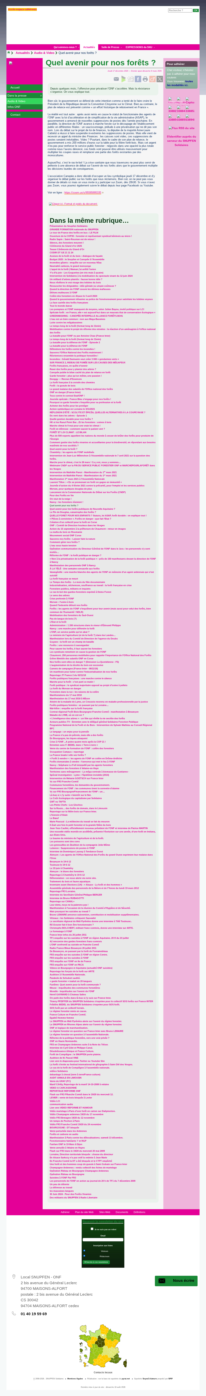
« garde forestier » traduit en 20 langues (71, 981)
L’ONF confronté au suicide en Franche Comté (74, 944)
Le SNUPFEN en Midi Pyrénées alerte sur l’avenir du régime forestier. (86, 1021)
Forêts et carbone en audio (64, 1134)
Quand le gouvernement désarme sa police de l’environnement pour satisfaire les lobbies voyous (101, 299)
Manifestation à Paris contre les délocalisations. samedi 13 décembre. (86, 1137)
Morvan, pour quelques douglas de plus (71, 489)
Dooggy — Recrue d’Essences (66, 379)
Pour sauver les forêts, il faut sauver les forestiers (76, 648)
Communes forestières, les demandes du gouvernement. (80, 785)
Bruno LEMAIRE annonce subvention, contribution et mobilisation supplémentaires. (94, 914)
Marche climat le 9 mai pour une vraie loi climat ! (75, 425)
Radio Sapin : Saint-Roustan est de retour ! (72, 239)
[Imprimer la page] (145, 78)
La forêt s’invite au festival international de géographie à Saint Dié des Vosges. (91, 1064)
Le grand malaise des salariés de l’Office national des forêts (81, 389)
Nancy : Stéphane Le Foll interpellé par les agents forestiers (81, 765)
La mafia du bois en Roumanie (66, 532)
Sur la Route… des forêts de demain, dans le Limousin (78, 808)
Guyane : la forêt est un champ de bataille (72, 642)
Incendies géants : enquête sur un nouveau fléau (76, 262)
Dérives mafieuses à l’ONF (63, 292)
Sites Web (104, 1212)
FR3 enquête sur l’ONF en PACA (67, 965)
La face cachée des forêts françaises (69, 302)
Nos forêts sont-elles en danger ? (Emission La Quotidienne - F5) (84, 662)
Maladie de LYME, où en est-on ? (67, 715)
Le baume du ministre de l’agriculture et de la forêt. (77, 838)
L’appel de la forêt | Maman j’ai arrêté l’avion (73, 269)
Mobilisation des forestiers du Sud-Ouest (71, 615)
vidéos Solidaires (59, 1071)
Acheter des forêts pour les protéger (69, 406)
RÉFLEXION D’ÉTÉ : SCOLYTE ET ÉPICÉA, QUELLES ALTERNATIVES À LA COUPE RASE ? (97, 412)
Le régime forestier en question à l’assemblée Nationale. (79, 1034)
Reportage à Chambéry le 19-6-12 (67, 875)
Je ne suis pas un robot (105, 1230)
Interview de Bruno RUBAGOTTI (67, 898)
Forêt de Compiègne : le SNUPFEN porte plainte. (75, 1054)
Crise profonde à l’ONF (62, 598)
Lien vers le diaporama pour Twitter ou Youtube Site (77, 1061)
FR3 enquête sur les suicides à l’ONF (69, 958)
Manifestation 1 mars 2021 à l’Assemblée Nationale (77, 479)
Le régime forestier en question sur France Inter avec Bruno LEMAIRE (86, 1031)
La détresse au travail (61, 1187)
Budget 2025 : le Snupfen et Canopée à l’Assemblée (77, 259)
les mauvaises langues (62, 1191)
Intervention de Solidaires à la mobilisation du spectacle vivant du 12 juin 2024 (91, 276)
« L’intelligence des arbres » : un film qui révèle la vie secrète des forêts (87, 718)
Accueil (15, 87)
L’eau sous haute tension (63, 545)
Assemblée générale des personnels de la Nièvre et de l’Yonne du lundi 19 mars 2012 (94, 888)
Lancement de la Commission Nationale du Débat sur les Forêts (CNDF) (88, 492)
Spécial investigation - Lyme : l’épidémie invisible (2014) (79, 775)
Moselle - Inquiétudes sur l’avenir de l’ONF (72, 991)
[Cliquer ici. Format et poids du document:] (103, 203)
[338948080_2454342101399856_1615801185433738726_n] (190, 118)
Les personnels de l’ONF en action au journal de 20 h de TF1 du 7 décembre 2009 (92, 1181)
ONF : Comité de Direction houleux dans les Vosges (77, 525)
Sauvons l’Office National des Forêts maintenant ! (76, 352)
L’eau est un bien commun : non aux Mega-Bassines (77, 319)
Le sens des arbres (60, 595)
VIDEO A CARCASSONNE (63, 1088)
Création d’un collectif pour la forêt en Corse (73, 522)
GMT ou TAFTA (58, 801)
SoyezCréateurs (150, 1379)
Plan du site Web (84, 1212)
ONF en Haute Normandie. (63, 1041)
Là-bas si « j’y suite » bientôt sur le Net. (70, 795)
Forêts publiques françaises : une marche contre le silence (81, 678)
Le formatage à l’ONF (61, 931)
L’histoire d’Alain (59, 815)
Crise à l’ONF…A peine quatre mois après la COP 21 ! (78, 742)
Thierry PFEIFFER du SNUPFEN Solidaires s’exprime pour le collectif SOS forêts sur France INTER (101, 1001)
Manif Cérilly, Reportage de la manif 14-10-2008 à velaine (79, 1084)
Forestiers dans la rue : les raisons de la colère (74, 692)
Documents (122, 1212)
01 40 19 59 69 (34, 1314)
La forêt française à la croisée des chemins (72, 382)
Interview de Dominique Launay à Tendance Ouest (76, 851)
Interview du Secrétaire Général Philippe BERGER (76, 895)
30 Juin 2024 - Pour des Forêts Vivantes (70, 1194)
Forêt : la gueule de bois (62, 385)
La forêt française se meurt (64, 578)
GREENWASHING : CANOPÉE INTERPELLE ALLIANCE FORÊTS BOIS (86, 316)
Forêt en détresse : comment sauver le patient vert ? (77, 429)
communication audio (61, 1104)
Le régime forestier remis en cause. (68, 1011)
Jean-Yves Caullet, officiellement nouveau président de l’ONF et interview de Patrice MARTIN (99, 828)
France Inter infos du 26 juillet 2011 (68, 935)
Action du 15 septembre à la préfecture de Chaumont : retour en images (88, 529)
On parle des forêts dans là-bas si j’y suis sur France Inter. (80, 998)
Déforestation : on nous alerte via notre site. (73, 878)
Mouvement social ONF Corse (65, 535)
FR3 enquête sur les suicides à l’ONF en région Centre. (79, 954)
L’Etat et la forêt (58, 622)
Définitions (139, 1212)
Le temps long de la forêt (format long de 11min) (75, 326)
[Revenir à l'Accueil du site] (10, 52)
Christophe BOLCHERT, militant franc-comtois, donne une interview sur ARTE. (91, 928)
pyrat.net (126, 1379)
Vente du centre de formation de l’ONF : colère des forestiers (82, 748)
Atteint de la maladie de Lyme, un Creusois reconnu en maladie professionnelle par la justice (99, 702)
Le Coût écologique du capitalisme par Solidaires (76, 798)
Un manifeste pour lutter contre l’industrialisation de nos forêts (83, 672)
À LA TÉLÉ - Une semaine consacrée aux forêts (75, 568)
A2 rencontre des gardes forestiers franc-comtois (76, 941)
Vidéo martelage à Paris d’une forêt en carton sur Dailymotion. (82, 1111)
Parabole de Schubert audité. (65, 978)
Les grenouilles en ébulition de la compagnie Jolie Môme (80, 845)
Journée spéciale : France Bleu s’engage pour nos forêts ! (80, 399)
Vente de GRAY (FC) (60, 1081)
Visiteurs (104, 1251)
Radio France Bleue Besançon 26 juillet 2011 (73, 948)
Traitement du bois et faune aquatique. (70, 881)
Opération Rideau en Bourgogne (67, 1174)
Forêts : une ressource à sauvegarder (69, 645)
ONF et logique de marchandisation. (69, 1028)
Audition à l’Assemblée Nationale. (67, 974)
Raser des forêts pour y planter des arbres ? (73, 369)
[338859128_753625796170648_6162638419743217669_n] (181, 118)
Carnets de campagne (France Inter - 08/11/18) (74, 668)
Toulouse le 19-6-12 (60, 865)
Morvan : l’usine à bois (62, 602)
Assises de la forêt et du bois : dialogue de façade (76, 256)
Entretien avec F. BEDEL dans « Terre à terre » (74, 745)
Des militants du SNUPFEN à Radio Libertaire (73, 1197)
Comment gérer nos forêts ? (65, 542)
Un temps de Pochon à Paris (65, 1121)
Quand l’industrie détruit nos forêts (68, 605)
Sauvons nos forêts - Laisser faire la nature (72, 539)
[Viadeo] (152, 78)
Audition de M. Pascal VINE (64, 1058)
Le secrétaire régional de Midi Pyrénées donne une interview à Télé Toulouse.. (91, 921)
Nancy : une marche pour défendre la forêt (72, 628)
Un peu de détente (59, 1184)
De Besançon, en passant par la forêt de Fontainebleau (79, 951)
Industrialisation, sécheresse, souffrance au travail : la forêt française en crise (91, 585)
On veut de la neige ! (61, 499)
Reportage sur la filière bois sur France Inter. (73, 811)
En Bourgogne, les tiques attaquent (69, 738)
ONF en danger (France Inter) (65, 392)
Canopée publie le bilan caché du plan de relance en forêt (80, 372)
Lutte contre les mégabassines (66, 322)
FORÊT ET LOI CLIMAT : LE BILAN (68, 432)
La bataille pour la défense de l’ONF (69, 346)
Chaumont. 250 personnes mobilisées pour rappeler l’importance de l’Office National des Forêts (100, 655)
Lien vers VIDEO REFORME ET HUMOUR (71, 1107)
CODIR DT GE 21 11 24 (61, 252)
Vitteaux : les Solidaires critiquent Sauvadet (73, 918)
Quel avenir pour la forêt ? (63, 449)
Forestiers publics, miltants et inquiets (70, 589)
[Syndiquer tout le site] (182, 127)
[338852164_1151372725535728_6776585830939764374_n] (190, 110)
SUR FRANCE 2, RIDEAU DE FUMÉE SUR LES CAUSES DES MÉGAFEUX (87, 362)
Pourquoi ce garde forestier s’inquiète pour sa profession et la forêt (85, 402)
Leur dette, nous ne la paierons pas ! (69, 905)
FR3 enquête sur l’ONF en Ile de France (70, 961)
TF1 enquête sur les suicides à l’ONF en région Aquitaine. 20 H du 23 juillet (89, 938)
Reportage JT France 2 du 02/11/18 (68, 675)
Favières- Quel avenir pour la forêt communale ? (75, 984)
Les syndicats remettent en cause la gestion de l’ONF (78, 652)
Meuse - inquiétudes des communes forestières (75, 988)
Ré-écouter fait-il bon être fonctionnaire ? (72, 924)
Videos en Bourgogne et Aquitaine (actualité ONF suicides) (81, 968)
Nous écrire (183, 1280)
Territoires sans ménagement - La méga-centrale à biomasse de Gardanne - (89, 771)
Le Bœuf (54, 818)
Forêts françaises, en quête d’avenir (69, 366)
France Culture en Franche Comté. (68, 1014)
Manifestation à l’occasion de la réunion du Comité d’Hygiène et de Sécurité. (90, 908)
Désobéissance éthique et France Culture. (72, 1051)
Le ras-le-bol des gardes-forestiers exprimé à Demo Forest (80, 592)
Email (103, 1236)
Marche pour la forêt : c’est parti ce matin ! (72, 682)
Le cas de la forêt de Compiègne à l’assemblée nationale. (80, 1067)
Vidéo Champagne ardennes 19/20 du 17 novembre (76, 1114)
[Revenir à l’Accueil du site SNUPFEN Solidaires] (24, 63)
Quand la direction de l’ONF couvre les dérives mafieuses (80, 289)
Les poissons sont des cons (65, 841)
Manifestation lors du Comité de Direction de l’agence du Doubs (84, 638)
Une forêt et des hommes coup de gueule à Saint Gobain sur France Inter (88, 1164)
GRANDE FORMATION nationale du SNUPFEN (74, 229)
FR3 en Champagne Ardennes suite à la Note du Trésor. (79, 1044)
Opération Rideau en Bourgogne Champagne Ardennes (79, 1171)
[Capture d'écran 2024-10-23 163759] (190, 101)
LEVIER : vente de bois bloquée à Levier (71, 1097)
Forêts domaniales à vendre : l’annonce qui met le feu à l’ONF (82, 761)
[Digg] (131, 78)
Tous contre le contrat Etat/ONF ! (67, 395)
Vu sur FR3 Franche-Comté (64, 781)
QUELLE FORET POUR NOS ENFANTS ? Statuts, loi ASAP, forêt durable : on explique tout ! (98, 515)
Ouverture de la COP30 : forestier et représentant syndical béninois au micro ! (91, 236)
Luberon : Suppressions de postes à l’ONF (72, 848)
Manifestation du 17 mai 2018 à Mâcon (70, 698)
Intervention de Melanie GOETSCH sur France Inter (76, 778)
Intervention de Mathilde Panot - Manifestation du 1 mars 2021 (83, 472)
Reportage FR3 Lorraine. (63, 891)
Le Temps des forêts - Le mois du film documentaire (77, 582)
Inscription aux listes (103, 1246)
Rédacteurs (104, 1256)
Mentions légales (75, 1379)
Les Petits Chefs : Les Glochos (66, 805)
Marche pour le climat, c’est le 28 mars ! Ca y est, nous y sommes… (85, 462)
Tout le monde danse (61, 306)
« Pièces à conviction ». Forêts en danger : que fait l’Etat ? (80, 519)
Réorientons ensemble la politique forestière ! (74, 355)
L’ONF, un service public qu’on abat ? (70, 632)
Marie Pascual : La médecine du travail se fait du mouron (80, 821)
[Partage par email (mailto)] (116, 78)
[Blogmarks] (123, 78)
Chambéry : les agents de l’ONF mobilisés (72, 452)
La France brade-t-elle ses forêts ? (68, 755)
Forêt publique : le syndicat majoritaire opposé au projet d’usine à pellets (88, 685)
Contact (15, 114)
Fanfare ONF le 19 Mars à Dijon (66, 1144)
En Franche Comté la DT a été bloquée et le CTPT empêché (81, 1161)
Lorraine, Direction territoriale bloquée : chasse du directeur (81, 1154)
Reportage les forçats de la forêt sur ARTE (72, 971)
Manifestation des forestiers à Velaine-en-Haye (74, 768)
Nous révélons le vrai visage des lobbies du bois (75, 282)
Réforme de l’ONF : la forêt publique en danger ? (75, 555)
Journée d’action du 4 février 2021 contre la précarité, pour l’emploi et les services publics (97, 485)
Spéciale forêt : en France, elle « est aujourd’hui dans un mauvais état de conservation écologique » (102, 312)
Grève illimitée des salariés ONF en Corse (71, 658)
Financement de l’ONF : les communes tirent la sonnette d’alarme (84, 788)
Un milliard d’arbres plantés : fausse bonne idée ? (76, 279)
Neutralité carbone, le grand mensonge (70, 266)
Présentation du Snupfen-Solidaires (69, 226)
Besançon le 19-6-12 (60, 861)
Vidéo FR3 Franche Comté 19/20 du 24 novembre (75, 1124)
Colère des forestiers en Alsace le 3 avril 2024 (73, 296)
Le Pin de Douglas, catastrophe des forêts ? (73, 512)
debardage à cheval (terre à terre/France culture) (75, 1074)
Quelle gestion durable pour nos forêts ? (71, 419)
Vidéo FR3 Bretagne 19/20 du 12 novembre (72, 1118)
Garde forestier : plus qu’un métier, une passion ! (76, 376)
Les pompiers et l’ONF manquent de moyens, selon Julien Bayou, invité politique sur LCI (97, 309)
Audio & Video (44, 52)
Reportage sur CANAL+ (62, 901)
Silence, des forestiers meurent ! (67, 242)
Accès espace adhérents (22, 9)
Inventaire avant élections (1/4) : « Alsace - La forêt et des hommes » (86, 884)
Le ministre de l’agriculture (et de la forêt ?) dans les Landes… (83, 635)
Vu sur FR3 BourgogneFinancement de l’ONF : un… (77, 791)
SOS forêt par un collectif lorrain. (67, 1008)
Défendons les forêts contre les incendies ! (72, 349)
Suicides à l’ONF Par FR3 (63, 1177)
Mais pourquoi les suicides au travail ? (70, 911)
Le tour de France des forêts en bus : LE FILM (74, 232)
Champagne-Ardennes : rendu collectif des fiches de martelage (83, 1167)
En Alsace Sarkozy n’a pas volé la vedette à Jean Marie (78, 1157)
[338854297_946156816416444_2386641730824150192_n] (172, 118)
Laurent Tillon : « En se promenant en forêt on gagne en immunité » (86, 482)
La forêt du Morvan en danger (65, 688)
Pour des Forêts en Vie (62, 495)
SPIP (170, 1379)
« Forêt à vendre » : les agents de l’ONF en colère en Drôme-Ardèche (86, 758)
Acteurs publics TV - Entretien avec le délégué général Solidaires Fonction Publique (94, 722)
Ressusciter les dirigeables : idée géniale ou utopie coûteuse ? (83, 286)
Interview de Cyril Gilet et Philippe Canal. (71, 1048)
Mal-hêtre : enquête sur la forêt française (71, 708)
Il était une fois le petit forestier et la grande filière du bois (80, 825)
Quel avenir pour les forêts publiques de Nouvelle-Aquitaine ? (82, 509)
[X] (160, 78)
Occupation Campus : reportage (67, 752)
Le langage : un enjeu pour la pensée (69, 731)
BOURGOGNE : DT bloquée (64, 1127)
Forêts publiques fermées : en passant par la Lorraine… (79, 705)
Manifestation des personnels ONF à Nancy (73, 565)
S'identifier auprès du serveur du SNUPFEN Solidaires (181, 141)
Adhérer (65, 1212)
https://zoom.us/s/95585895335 (82, 192)
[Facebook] (138, 78)
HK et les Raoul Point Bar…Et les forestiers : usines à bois (80, 422)
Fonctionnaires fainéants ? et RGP (68, 1141)
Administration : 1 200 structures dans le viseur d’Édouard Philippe (85, 625)
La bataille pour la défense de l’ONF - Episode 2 (75, 342)
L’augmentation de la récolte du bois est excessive (76, 665)
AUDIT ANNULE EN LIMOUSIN (65, 1078)
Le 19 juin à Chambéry (61, 868)
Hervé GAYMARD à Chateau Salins (68, 994)
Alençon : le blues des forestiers (67, 871)
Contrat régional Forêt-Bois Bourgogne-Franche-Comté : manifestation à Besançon (94, 712)
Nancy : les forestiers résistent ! (66, 502)
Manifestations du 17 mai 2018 (66, 695)
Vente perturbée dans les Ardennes (68, 1131)
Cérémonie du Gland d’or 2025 (66, 246)
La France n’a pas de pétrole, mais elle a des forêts (76, 735)
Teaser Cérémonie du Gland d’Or (67, 249)
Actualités (23, 52)
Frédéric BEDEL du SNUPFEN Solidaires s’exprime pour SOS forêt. (85, 1004)
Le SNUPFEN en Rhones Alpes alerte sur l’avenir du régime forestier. (86, 1024)
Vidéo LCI (55, 1101)
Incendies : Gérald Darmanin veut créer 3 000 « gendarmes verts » (84, 359)
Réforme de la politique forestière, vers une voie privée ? (79, 1038)
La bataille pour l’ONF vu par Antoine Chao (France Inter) (80, 336)
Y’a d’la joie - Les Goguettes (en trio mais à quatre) (76, 272)
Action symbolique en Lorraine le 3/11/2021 (72, 409)
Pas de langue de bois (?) (63, 618)
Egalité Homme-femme (62, 1018)
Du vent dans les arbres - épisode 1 (68, 415)
